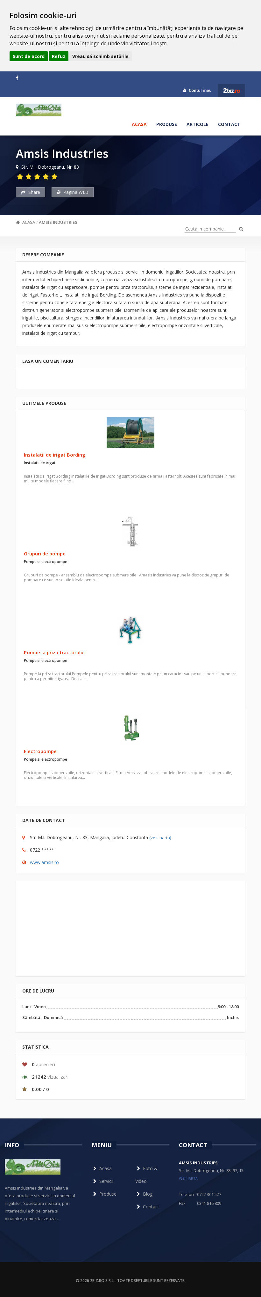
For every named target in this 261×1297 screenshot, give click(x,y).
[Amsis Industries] (38, 110)
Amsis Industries (58, 222)
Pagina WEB (75, 192)
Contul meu (200, 90)
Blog (147, 1194)
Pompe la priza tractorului (54, 652)
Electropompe (40, 751)
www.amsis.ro (44, 862)
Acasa (139, 124)
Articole (197, 124)
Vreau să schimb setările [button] (100, 56)
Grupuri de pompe (45, 553)
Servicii (106, 1181)
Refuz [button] (58, 56)
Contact (229, 124)
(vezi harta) (160, 837)
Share (33, 192)
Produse (166, 124)
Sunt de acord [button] (29, 56)
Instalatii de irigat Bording (54, 455)
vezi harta (188, 1178)
